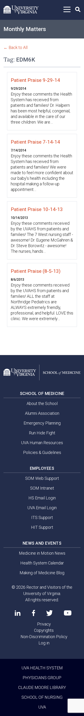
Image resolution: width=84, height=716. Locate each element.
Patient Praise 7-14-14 (35, 142)
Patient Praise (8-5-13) (35, 271)
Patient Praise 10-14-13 (37, 209)
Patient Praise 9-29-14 (35, 80)
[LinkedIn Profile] (17, 613)
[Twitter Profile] (49, 613)
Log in (43, 642)
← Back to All (16, 47)
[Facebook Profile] (33, 613)
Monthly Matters (25, 29)
